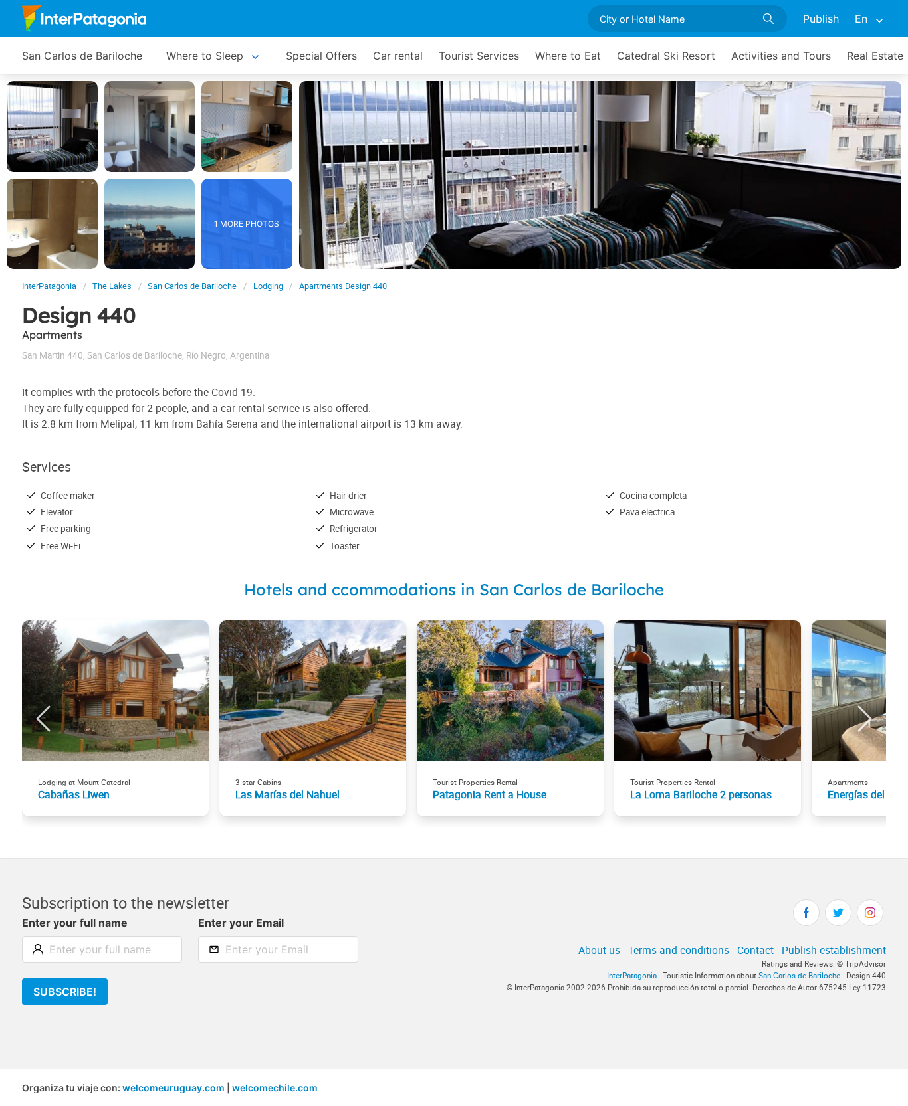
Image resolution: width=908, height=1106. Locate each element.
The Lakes (112, 286)
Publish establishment (834, 950)
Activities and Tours (781, 55)
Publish (821, 18)
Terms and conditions (678, 950)
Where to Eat (568, 55)
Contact (755, 950)
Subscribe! (64, 991)
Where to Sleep (204, 55)
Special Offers (321, 55)
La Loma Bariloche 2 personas (701, 794)
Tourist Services (479, 55)
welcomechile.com (275, 1087)
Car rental (398, 55)
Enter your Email (241, 922)
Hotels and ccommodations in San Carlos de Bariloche (454, 589)
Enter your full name (75, 922)
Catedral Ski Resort (666, 55)
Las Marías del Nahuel (287, 794)
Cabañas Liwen (74, 794)
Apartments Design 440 (343, 286)
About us (599, 950)
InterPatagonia (49, 286)
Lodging (268, 286)
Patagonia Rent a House (489, 794)
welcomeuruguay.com (173, 1087)
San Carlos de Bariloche (82, 55)
